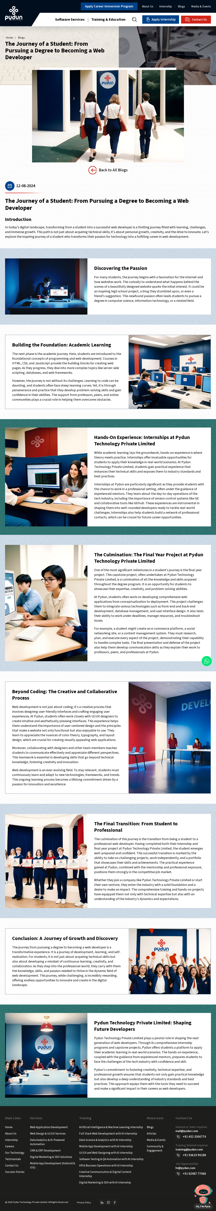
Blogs (181, 6)
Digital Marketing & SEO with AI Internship (105, 1183)
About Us (147, 6)
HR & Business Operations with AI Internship (106, 1166)
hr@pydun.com (185, 1168)
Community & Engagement (155, 1148)
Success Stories (14, 1172)
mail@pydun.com (187, 1131)
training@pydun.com (189, 1149)
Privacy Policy (84, 1202)
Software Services (70, 19)
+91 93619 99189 (194, 1155)
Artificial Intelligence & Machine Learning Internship (111, 1127)
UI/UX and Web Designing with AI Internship (106, 1153)
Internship (165, 6)
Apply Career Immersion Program (109, 6)
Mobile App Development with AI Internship (106, 1146)
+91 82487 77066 (194, 1173)
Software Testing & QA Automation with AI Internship (111, 1159)
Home (9, 38)
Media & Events (201, 6)
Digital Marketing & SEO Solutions (51, 1157)
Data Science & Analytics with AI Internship (105, 1140)
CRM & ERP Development (45, 1151)
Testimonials (13, 1159)
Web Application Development (49, 1127)
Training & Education (108, 19)
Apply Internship (164, 19)
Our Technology (14, 1153)
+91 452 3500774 (194, 1136)
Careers (9, 1146)
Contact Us (199, 19)
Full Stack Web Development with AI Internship (108, 1134)
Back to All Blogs (113, 170)
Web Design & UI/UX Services (48, 1134)
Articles (151, 1134)
